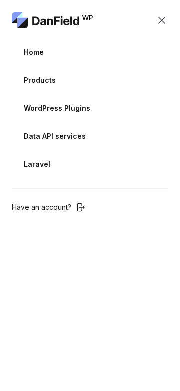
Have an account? (42, 207)
